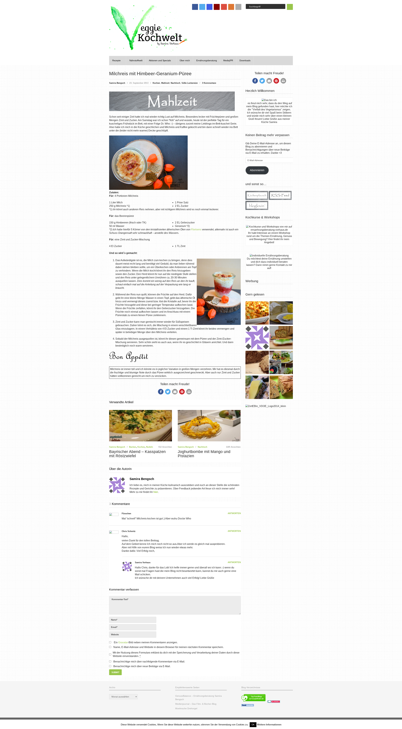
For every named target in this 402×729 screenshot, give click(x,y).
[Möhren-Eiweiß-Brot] (281, 338)
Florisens (196, 229)
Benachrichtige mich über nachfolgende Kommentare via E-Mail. (149, 661)
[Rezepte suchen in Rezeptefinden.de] (253, 702)
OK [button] (253, 725)
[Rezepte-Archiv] (281, 363)
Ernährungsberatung (206, 60)
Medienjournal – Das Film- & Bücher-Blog (195, 704)
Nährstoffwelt (135, 60)
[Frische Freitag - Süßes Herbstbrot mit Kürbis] (281, 388)
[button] (160, 391)
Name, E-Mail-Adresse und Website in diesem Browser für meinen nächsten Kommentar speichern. (168, 647)
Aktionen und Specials (160, 60)
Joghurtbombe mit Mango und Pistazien (204, 454)
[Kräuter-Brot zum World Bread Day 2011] (257, 363)
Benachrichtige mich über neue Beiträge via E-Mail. (142, 666)
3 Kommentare (209, 83)
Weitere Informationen (269, 724)
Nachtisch (175, 83)
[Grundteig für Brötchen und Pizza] (257, 338)
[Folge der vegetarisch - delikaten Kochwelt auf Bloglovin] (256, 209)
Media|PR (228, 60)
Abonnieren (257, 170)
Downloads (244, 60)
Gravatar (123, 642)
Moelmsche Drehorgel (186, 708)
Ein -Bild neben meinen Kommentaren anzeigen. (146, 642)
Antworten (234, 513)
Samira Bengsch (117, 83)
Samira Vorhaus (142, 562)
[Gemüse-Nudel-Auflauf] (257, 313)
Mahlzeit (165, 83)
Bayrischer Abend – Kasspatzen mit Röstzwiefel (137, 454)
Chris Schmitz (129, 531)
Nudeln (149, 447)
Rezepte (116, 60)
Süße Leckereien (190, 83)
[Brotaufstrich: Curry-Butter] (281, 313)
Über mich (185, 60)
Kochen (156, 83)
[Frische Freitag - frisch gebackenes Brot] (257, 388)
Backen (132, 447)
